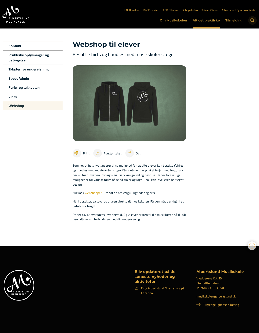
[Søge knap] (252, 20)
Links (13, 96)
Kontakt (15, 46)
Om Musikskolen (173, 20)
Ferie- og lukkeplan (24, 87)
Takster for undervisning (29, 69)
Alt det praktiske (206, 20)
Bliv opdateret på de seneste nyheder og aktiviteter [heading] (155, 276)
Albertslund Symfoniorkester (239, 10)
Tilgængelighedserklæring (221, 304)
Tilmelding (234, 20)
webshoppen (93, 193)
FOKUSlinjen (170, 10)
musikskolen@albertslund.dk (216, 296)
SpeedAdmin (19, 78)
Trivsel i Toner (210, 10)
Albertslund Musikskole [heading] (220, 271)
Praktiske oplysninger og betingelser (29, 57)
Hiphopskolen (189, 10)
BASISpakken (151, 10)
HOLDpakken (132, 10)
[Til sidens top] (252, 246)
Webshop (16, 106)
